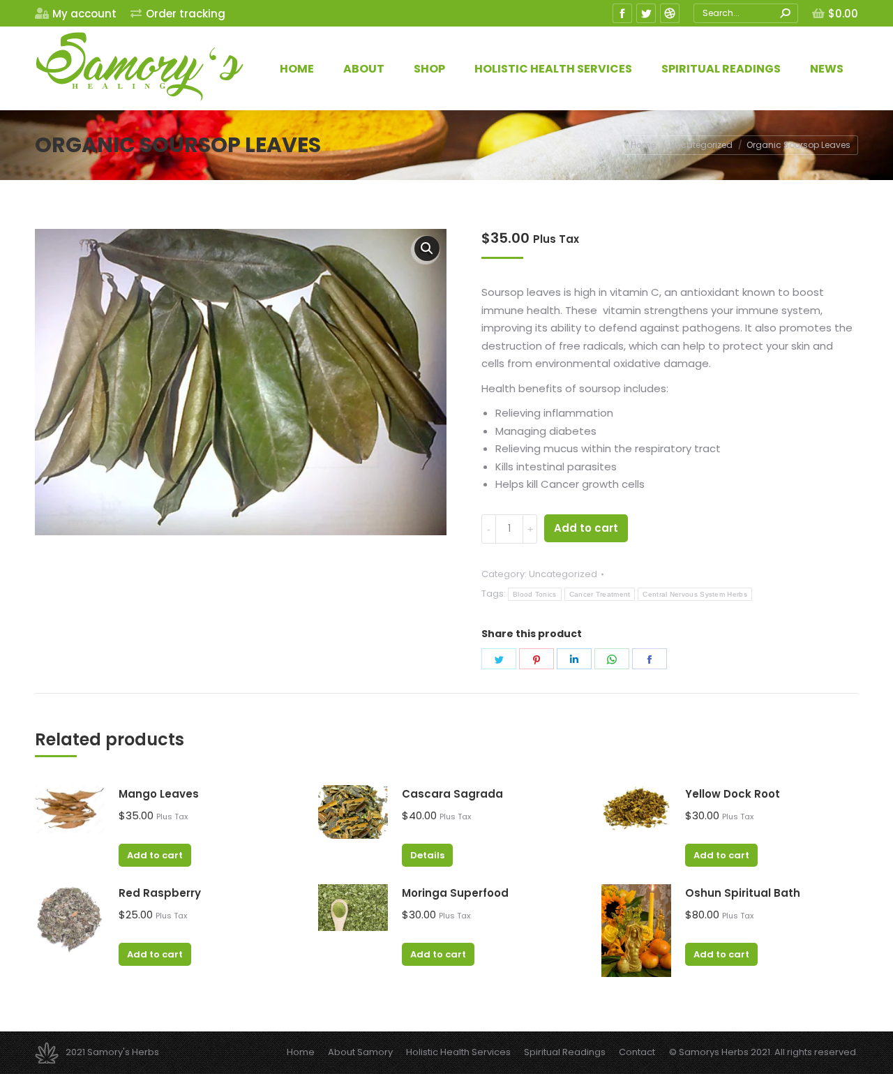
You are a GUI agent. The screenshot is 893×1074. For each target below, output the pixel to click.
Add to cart (586, 528)
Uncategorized (563, 574)
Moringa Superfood (455, 893)
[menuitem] (76, 13)
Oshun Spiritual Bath (742, 893)
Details (427, 855)
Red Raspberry (160, 893)
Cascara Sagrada (452, 793)
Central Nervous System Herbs (694, 594)
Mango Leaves (159, 793)
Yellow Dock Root (732, 793)
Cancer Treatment (600, 594)
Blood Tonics (535, 594)
